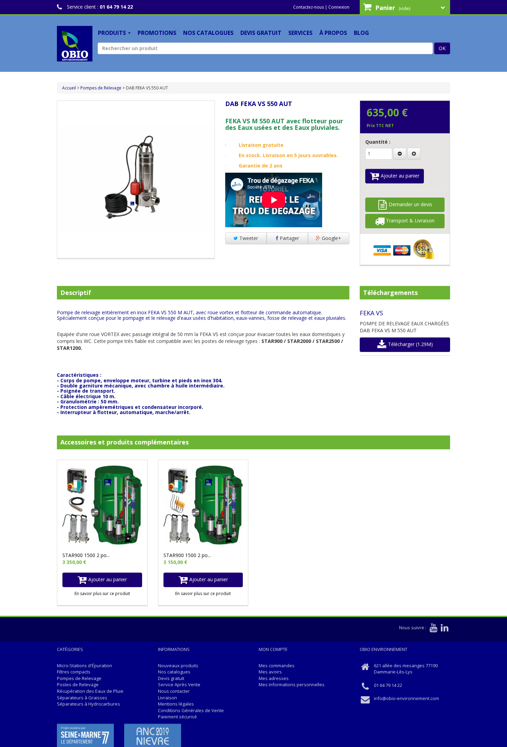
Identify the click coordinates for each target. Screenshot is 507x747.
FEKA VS (371, 313)
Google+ (330, 238)
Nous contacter (174, 691)
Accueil (69, 88)
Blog (361, 33)
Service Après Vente (179, 684)
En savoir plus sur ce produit (102, 593)
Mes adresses (274, 678)
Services (300, 33)
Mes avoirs (270, 672)
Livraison (167, 698)
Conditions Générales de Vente (191, 710)
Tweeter (248, 238)
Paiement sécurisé (177, 717)
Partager (288, 238)
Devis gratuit (260, 33)
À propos (333, 33)
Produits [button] (112, 33)
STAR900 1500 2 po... (86, 555)
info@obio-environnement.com (406, 698)
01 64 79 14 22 (116, 6)
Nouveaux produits (178, 665)
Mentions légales (176, 704)
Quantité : (377, 141)
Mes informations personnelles (292, 684)
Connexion (338, 7)
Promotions (157, 33)
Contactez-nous (308, 7)
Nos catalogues (208, 33)
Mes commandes (277, 665)
